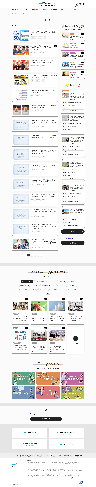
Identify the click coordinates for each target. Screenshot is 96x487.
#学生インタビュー (23, 289)
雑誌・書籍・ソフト (39, 469)
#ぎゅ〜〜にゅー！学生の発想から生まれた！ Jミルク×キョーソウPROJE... (38, 318)
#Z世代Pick (33, 37)
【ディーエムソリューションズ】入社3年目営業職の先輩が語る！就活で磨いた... (76, 76)
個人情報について (24, 456)
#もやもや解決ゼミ (71, 285)
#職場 (41, 95)
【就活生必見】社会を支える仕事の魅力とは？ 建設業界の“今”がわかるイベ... (77, 66)
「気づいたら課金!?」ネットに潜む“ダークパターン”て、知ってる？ (77, 38)
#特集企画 (34, 289)
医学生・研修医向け (50, 462)
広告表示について (34, 456)
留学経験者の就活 (36, 462)
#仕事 (43, 80)
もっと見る (73, 231)
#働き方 (38, 65)
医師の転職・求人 (64, 475)
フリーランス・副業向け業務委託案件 (61, 463)
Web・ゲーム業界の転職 (36, 474)
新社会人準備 (54, 9)
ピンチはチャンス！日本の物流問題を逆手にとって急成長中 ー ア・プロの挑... (77, 57)
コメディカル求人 (56, 475)
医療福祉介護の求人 (72, 463)
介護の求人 (30, 476)
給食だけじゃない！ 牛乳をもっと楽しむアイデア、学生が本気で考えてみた (75, 318)
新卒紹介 (50, 474)
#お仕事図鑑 (33, 247)
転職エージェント (57, 474)
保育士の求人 (70, 475)
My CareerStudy (42, 470)
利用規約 (20, 456)
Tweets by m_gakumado (67, 238)
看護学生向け (43, 462)
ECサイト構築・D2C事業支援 (33, 470)
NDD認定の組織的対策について (66, 456)
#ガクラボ (62, 281)
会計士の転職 (72, 474)
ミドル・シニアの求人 (35, 463)
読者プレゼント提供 (39, 456)
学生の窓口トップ (15, 13)
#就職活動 (33, 65)
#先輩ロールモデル (41, 247)
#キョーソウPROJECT (27, 281)
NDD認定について (59, 456)
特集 (75, 9)
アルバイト (79, 462)
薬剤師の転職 (43, 475)
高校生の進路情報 (31, 465)
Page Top (78, 456)
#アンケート (38, 80)
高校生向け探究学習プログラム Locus (42, 465)
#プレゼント (35, 285)
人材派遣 (29, 474)
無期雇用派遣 (76, 475)
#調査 (32, 80)
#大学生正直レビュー (72, 289)
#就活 (40, 52)
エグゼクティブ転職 (64, 474)
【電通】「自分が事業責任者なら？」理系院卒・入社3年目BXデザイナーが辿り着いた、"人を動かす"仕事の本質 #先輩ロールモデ (77, 140)
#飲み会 (32, 184)
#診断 (48, 293)
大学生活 (25, 9)
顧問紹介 (37, 475)
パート (29, 463)
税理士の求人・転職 (31, 475)
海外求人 (63, 462)
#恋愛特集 (61, 285)
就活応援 (45, 9)
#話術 (38, 126)
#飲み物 (39, 110)
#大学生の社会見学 (40, 281)
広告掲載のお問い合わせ (47, 456)
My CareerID (49, 470)
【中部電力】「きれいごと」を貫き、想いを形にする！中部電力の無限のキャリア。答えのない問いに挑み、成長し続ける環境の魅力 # (77, 96)
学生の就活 (30, 462)
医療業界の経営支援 (36, 476)
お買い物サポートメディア (66, 470)
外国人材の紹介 (44, 476)
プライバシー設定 (53, 456)
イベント (82, 9)
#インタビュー (34, 52)
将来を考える (35, 9)
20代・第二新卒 (45, 474)
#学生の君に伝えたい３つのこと (56, 289)
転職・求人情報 (58, 462)
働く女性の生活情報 (31, 469)
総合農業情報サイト (61, 469)
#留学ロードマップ (52, 281)
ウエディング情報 (48, 469)
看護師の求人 (49, 475)
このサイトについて (15, 456)
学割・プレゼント (65, 9)
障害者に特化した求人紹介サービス (47, 463)
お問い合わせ (29, 456)
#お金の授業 (42, 289)
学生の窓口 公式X (72, 243)
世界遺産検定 (54, 469)
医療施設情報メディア (56, 470)
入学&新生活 (15, 9)
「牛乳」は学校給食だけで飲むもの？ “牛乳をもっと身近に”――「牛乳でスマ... (57, 318)
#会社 (23, 13)
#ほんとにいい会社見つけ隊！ (48, 285)
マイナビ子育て (69, 469)
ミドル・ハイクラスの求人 (71, 462)
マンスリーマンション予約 (77, 470)
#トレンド (40, 37)
